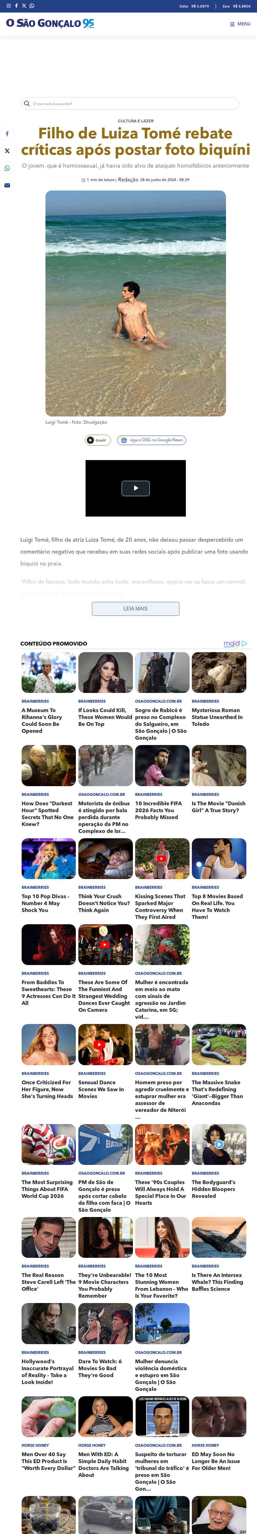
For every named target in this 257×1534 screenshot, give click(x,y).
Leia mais (135, 608)
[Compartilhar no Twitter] (7, 151)
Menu (244, 24)
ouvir (101, 440)
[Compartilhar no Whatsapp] (7, 168)
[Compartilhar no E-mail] (7, 185)
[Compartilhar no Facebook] (7, 133)
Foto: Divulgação (89, 422)
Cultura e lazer (136, 121)
